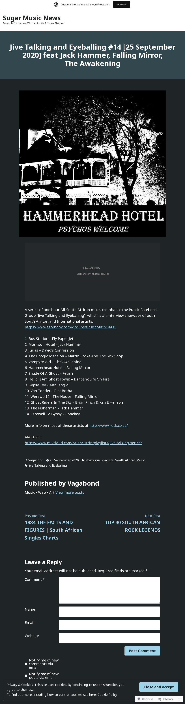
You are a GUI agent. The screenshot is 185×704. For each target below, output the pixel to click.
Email (29, 622)
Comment (35, 579)
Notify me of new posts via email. (44, 675)
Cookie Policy (107, 694)
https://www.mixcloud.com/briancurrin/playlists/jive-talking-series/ (83, 442)
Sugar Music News (32, 18)
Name (30, 609)
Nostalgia (92, 460)
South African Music (130, 460)
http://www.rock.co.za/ (108, 425)
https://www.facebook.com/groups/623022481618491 (70, 327)
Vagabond (35, 460)
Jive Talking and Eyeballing (47, 465)
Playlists (107, 460)
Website (32, 635)
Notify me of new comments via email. (44, 663)
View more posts (69, 492)
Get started (121, 4)
